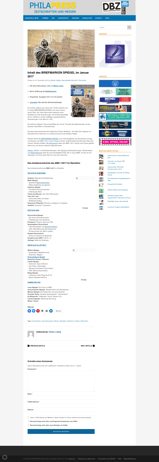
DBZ (53, 18)
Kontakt (98, 18)
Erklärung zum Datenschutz (86, 458)
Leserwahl (33, 102)
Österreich (70, 321)
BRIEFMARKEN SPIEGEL (50, 139)
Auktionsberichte (36, 153)
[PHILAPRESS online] (79, 7)
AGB (119, 458)
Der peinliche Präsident (115, 184)
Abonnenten (53, 143)
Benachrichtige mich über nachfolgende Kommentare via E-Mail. (54, 421)
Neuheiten (63, 321)
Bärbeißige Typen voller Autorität (118, 201)
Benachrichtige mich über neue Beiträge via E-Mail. (49, 425)
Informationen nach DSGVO (106, 458)
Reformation (84, 321)
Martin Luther (58, 86)
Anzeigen (75, 18)
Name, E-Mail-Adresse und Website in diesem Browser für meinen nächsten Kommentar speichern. (61, 417)
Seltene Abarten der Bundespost (118, 190)
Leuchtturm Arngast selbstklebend (118, 207)
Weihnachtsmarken (43, 183)
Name (30, 394)
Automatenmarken (47, 321)
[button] (5, 457)
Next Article (86, 346)
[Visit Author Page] (31, 334)
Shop (107, 18)
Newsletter (87, 18)
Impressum (71, 458)
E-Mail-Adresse (34, 402)
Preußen (77, 321)
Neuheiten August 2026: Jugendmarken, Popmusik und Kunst (119, 196)
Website (31, 410)
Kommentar (32, 369)
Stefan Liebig (55, 80)
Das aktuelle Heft (68, 80)
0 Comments (81, 80)
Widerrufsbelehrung (130, 458)
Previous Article (37, 346)
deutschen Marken (51, 226)
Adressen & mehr (32, 18)
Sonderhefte (63, 18)
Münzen (56, 321)
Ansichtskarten (36, 321)
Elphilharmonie (50, 91)
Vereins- (30, 150)
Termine (45, 18)
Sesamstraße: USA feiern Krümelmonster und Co (116, 168)
